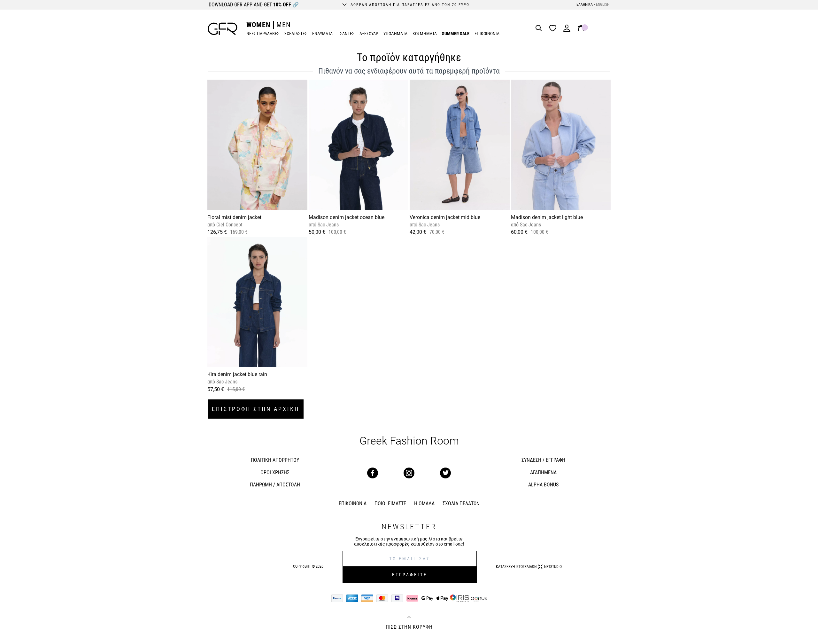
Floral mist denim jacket (234, 217)
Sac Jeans (327, 225)
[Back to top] (409, 618)
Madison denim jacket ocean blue (346, 217)
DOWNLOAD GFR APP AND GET (254, 5)
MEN (283, 25)
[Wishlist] (554, 28)
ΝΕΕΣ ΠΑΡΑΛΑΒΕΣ (262, 33)
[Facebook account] (372, 473)
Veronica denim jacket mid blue (445, 217)
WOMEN (258, 25)
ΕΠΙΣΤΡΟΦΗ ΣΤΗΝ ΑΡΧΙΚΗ (255, 409)
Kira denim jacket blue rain (237, 374)
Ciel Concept (229, 225)
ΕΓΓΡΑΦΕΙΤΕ (409, 574)
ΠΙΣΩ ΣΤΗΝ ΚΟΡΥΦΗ (409, 627)
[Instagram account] (409, 473)
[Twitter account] (445, 473)
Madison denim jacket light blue (547, 217)
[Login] (567, 30)
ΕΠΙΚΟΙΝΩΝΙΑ (487, 33)
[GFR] (222, 29)
